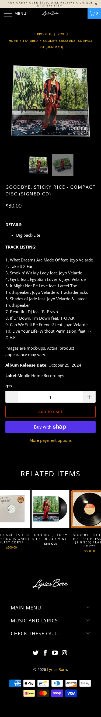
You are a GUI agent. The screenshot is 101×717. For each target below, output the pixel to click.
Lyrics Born (57, 669)
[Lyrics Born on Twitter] (36, 653)
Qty (8, 386)
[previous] (10, 105)
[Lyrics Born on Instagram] (65, 653)
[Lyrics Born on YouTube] (55, 653)
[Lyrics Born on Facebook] (45, 653)
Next (61, 34)
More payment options (50, 440)
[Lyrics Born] (50, 13)
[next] (90, 105)
